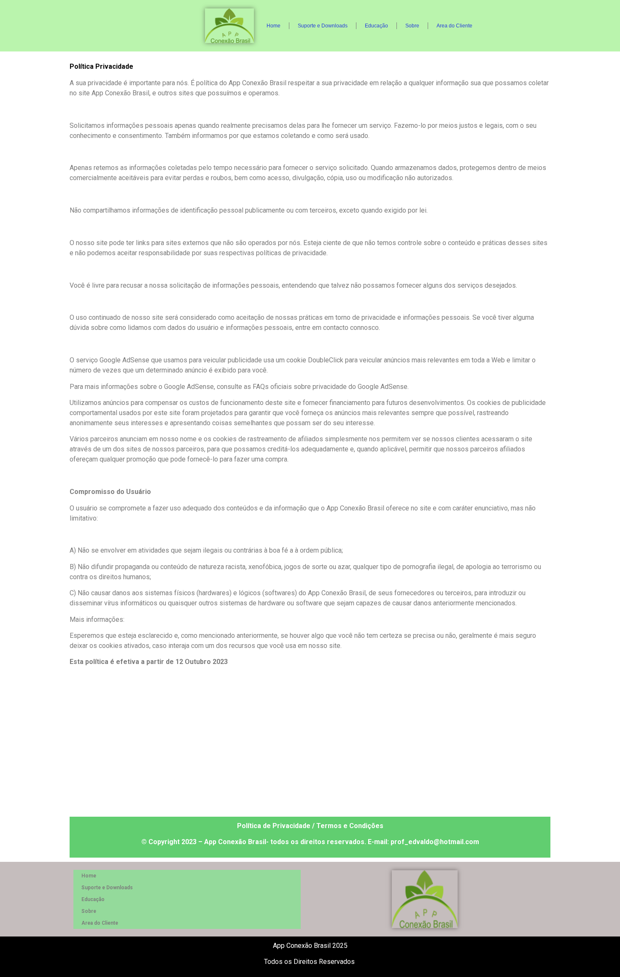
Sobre (412, 26)
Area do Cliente (454, 26)
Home (273, 26)
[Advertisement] (310, 745)
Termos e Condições (349, 826)
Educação (376, 26)
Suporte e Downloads (323, 26)
